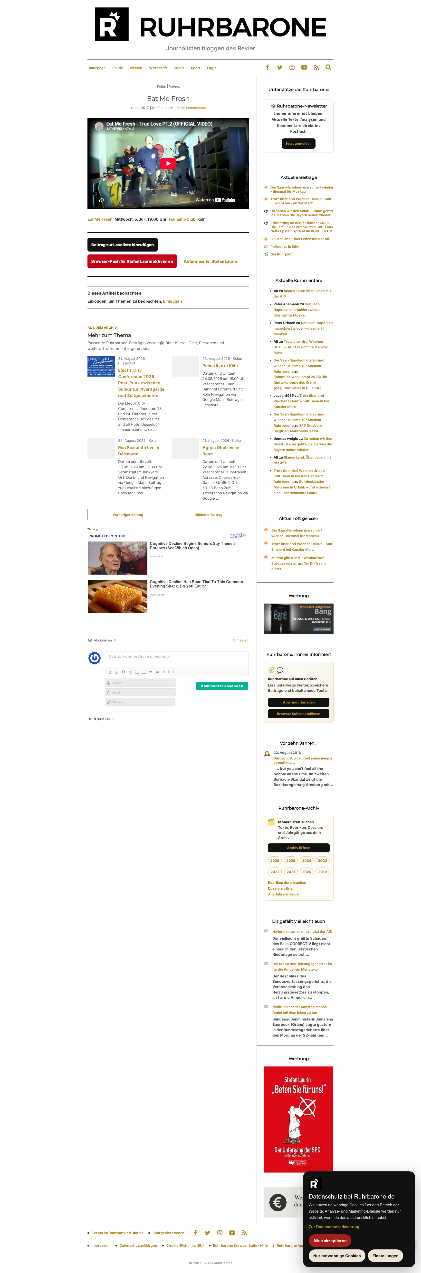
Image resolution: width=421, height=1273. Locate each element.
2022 (274, 872)
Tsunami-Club (181, 219)
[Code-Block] (157, 672)
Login (212, 68)
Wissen (136, 68)
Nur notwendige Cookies (337, 1255)
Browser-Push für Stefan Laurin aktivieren (132, 261)
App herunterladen (299, 702)
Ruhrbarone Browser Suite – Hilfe (240, 1245)
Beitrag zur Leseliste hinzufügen (122, 244)
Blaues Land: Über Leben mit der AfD (300, 239)
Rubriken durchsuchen (287, 882)
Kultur (179, 68)
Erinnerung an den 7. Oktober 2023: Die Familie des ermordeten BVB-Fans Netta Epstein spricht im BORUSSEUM (301, 227)
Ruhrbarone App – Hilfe (296, 1245)
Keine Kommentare (191, 108)
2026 (274, 860)
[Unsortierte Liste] (144, 672)
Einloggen (172, 301)
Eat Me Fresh (100, 219)
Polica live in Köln (220, 365)
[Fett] (109, 672)
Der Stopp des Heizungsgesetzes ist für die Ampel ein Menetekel (302, 966)
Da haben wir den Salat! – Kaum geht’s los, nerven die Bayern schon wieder (301, 213)
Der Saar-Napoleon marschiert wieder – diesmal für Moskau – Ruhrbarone (299, 365)
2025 (290, 860)
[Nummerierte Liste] (137, 672)
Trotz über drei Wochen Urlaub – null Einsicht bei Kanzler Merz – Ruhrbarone (300, 476)
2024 (306, 860)
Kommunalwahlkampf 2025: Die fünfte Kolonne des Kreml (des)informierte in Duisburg (300, 382)
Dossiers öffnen (281, 888)
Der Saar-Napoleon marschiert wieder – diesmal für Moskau (302, 189)
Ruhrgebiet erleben (168, 1233)
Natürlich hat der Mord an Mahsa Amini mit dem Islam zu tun (299, 1009)
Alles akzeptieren (330, 1240)
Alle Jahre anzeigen (284, 894)
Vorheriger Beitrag (128, 515)
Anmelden (239, 640)
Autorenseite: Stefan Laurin (210, 261)
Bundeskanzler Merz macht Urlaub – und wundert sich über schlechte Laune (302, 487)
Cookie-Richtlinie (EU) (185, 1245)
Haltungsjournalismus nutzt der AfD (302, 931)
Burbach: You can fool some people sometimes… (303, 760)
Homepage (96, 68)
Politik (117, 68)
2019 (322, 872)
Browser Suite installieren (298, 714)
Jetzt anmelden (299, 143)
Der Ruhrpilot (281, 254)
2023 (322, 860)
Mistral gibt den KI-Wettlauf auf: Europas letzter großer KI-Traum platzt (298, 563)
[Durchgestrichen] (130, 672)
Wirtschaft (158, 68)
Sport (195, 68)
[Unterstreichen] (123, 672)
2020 (306, 872)
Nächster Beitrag (208, 515)
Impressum (101, 1245)
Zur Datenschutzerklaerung (334, 1226)
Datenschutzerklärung (138, 1245)
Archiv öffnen (298, 848)
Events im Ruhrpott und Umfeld (118, 1233)
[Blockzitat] (150, 672)
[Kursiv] (116, 672)
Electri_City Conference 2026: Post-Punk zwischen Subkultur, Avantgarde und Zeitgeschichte (141, 383)
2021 (291, 872)
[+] (171, 672)
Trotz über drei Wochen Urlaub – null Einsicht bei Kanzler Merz (300, 201)
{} (164, 672)
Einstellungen (386, 1255)
